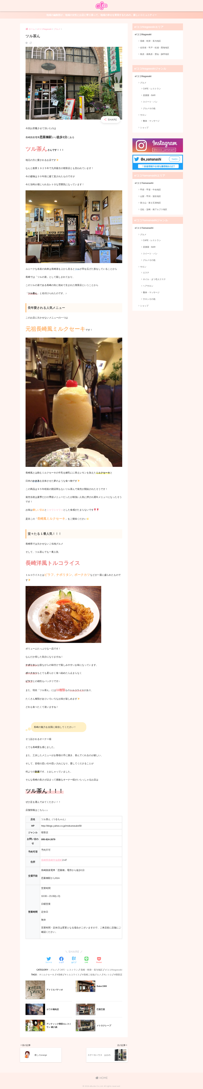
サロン (143, 115)
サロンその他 (149, 299)
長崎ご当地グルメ (92, 974)
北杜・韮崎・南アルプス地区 (153, 209)
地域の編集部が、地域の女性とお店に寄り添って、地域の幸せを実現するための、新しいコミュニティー (101, 15)
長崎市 (51, 860)
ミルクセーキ (47, 974)
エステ (146, 273)
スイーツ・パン (150, 102)
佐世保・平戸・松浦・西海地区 (154, 47)
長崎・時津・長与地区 (92, 969)
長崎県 (44, 860)
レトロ (108, 974)
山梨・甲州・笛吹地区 (150, 196)
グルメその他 (149, 108)
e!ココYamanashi (144, 183)
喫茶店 (119, 974)
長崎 (60, 974)
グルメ (53, 969)
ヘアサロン (148, 286)
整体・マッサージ (151, 121)
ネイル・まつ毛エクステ (154, 279)
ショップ (144, 127)
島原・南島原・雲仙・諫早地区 (154, 54)
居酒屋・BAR (149, 95)
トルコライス (73, 974)
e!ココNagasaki (113, 969)
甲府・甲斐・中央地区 (150, 189)
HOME (103, 1078)
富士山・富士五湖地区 (150, 203)
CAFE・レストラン (69, 969)
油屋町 (58, 860)
